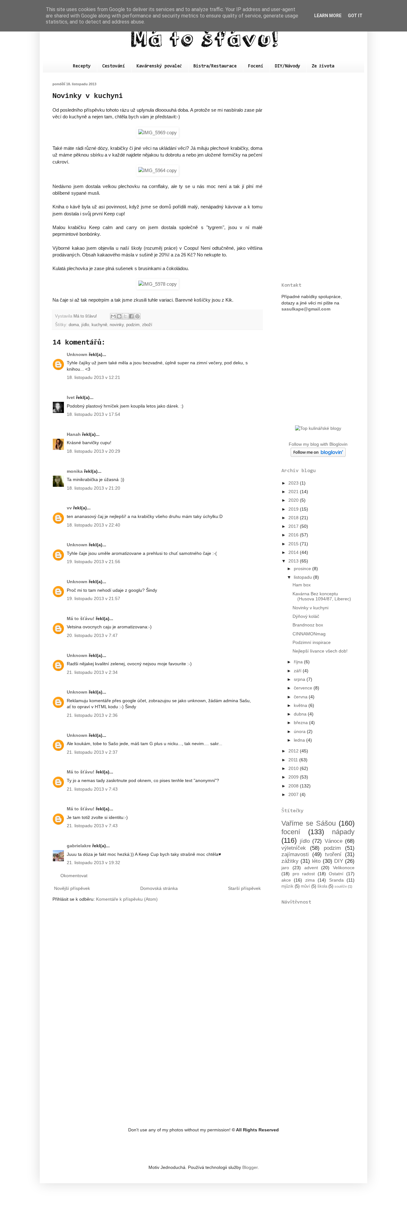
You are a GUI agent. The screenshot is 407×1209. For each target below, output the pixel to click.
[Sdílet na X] (125, 316)
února (300, 731)
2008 (294, 785)
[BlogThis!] (119, 316)
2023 (294, 483)
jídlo (85, 325)
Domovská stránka (159, 888)
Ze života (323, 66)
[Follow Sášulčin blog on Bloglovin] (318, 455)
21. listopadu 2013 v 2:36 (92, 715)
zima (310, 880)
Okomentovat (73, 875)
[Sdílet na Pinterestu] (137, 316)
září (298, 670)
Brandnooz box (308, 624)
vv (69, 507)
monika (75, 471)
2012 (294, 750)
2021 (294, 491)
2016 (294, 534)
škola (322, 886)
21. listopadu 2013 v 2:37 (92, 752)
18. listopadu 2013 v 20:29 (93, 451)
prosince (303, 568)
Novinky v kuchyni (310, 607)
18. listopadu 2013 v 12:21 (93, 377)
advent (311, 867)
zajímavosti (295, 854)
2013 (294, 560)
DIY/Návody (287, 66)
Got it (355, 15)
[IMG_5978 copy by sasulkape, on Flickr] (157, 284)
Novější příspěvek (72, 888)
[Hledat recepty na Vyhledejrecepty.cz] (318, 428)
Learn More (327, 15)
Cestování (113, 66)
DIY (338, 861)
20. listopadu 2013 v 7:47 (92, 635)
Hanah (74, 434)
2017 (294, 526)
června (301, 696)
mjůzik (287, 886)
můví (305, 886)
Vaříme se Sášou (308, 823)
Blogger (250, 1167)
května (301, 705)
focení (290, 832)
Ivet (71, 397)
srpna (300, 679)
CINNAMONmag (309, 633)
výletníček (293, 848)
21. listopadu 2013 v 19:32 (93, 862)
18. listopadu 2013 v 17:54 (93, 414)
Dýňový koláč (306, 616)
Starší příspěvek (244, 888)
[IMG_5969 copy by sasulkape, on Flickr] (157, 132)
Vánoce (333, 841)
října (299, 661)
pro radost (304, 873)
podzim (133, 325)
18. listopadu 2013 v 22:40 (93, 525)
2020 (294, 500)
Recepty (82, 66)
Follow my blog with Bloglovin (318, 444)
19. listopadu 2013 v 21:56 (93, 561)
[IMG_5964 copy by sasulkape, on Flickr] (157, 170)
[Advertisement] (318, 177)
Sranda (336, 880)
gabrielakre (79, 845)
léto (316, 861)
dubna (301, 713)
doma (74, 325)
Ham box (302, 584)
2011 (293, 759)
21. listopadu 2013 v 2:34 (92, 672)
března (301, 722)
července (304, 687)
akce (286, 880)
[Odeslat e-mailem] (113, 316)
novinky (117, 325)
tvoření (333, 854)
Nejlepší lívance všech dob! (320, 650)
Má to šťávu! (80, 618)
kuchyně (99, 325)
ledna (300, 740)
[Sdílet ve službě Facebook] (131, 316)
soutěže (341, 886)
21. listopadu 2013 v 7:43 (92, 789)
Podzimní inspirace (312, 642)
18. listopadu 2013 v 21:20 (93, 488)
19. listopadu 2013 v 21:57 (93, 598)
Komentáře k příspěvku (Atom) (127, 899)
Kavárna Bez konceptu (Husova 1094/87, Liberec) (322, 596)
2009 (294, 776)
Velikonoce (344, 867)
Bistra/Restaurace (215, 66)
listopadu (303, 577)
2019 (294, 509)
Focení (255, 66)
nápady (343, 832)
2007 (294, 794)
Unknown (77, 354)
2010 (294, 768)
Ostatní (336, 873)
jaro (285, 867)
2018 (294, 517)
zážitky (290, 861)
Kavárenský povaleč (159, 66)
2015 (294, 543)
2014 (294, 552)
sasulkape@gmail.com (305, 308)
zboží (147, 325)
